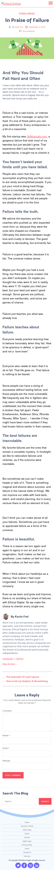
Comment (7, 710)
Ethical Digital (27, 13)
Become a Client (27, 826)
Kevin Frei (19, 27)
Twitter (19, 658)
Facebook (8, 658)
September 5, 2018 (37, 27)
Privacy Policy (27, 845)
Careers (27, 837)
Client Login (27, 830)
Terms (27, 848)
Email (6, 748)
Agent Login (27, 841)
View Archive (10, 664)
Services (27, 856)
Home (27, 822)
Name (6, 735)
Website (6, 760)
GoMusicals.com (37, 136)
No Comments (29, 31)
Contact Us (27, 852)
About (27, 833)
